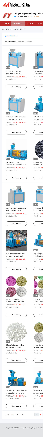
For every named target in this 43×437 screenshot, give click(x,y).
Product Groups (12, 36)
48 (22, 414)
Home (7, 23)
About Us (30, 23)
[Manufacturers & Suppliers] (16, 4)
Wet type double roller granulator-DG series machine (13, 73)
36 (17, 414)
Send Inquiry (16, 87)
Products (19, 23)
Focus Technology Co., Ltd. (29, 428)
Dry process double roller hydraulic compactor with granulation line (15, 301)
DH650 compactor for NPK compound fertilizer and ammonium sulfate (15, 256)
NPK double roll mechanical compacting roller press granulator (15, 119)
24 (12, 415)
